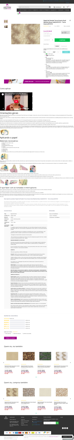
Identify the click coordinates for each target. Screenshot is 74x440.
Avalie (50, 26)
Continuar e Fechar (67, 436)
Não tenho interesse (17, 333)
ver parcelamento (47, 35)
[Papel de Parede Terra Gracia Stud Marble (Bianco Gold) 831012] (61, 356)
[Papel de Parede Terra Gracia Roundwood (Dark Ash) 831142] (28, 356)
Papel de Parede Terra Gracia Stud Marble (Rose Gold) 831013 (11, 403)
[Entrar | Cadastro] (63, 7)
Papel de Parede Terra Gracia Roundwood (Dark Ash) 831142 (27, 366)
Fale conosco (34, 419)
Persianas (67, 10)
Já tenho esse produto (27, 333)
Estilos (30, 10)
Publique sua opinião (10, 338)
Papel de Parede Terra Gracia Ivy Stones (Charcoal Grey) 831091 (44, 366)
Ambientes (35, 10)
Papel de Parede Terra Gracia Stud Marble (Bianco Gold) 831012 (61, 366)
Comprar (62, 40)
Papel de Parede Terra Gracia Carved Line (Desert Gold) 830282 (12, 366)
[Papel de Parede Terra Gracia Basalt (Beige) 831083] (45, 392)
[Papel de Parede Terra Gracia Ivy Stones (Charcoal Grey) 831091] (45, 356)
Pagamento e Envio (24, 424)
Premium (47, 10)
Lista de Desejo (70, 20)
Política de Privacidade (25, 420)
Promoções (60, 10)
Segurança (23, 419)
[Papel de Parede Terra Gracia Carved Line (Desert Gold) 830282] (12, 356)
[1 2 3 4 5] (15, 331)
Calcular (66, 52)
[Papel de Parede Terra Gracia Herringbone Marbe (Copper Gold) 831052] (61, 392)
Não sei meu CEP (64, 46)
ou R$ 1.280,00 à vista (48, 33)
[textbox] (34, 7)
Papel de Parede (23, 10)
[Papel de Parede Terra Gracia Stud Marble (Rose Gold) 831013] (12, 392)
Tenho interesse (8, 333)
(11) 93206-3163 (36, 424)
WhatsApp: (65, 0)
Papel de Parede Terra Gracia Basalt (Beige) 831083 (45, 403)
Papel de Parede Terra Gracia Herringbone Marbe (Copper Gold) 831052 (61, 403)
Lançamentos (53, 10)
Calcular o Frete (51, 44)
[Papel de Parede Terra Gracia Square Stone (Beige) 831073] (28, 392)
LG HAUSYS (68, 26)
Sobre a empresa (13, 419)
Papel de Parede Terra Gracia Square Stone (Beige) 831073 (28, 403)
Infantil (41, 10)
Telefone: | (51, 0)
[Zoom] (6, 21)
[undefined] (25, 34)
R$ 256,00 (49, 31)
